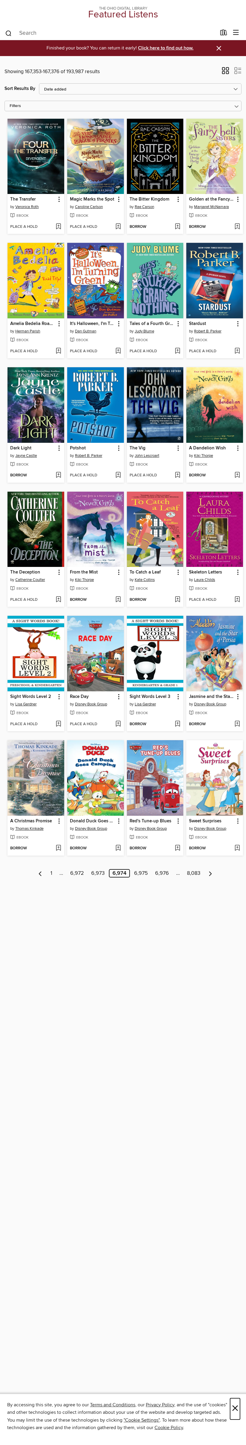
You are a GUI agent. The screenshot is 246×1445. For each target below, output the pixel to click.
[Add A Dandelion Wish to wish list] (237, 475)
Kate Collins (145, 579)
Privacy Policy (160, 1405)
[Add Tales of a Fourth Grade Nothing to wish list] (177, 351)
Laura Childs (204, 579)
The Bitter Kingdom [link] (149, 199)
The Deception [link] (25, 572)
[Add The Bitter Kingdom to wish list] (177, 227)
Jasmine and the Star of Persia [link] (212, 696)
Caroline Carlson (89, 206)
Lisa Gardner (26, 704)
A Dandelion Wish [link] (207, 448)
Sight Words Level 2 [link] (30, 696)
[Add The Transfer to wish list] (58, 227)
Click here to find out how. (166, 48)
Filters (15, 106)
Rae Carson (144, 206)
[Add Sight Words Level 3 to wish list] (177, 724)
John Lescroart (147, 455)
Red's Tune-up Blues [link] (150, 821)
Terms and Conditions (112, 1405)
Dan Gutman (85, 331)
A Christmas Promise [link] (31, 821)
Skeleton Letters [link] (205, 572)
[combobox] (110, 33)
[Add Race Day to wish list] (118, 724)
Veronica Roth (27, 206)
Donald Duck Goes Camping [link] (93, 821)
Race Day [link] (79, 696)
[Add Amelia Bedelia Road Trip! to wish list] (58, 351)
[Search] (8, 33)
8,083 (193, 873)
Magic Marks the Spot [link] (92, 199)
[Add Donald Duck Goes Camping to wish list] (118, 848)
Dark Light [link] (21, 448)
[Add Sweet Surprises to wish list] (237, 848)
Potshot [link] (78, 448)
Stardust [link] (197, 323)
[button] (225, 73)
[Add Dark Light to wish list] (58, 475)
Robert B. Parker (207, 331)
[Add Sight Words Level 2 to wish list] (58, 724)
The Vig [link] (138, 448)
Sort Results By (19, 88)
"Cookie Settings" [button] (142, 1420)
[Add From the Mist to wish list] (118, 600)
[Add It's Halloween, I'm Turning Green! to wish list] (118, 351)
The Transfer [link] (23, 199)
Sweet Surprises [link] (205, 821)
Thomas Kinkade (29, 828)
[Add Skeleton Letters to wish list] (237, 600)
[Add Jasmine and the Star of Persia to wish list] (237, 724)
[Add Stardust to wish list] (237, 351)
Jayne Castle (26, 455)
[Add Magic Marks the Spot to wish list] (118, 227)
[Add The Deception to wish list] (58, 600)
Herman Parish (27, 331)
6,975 (141, 873)
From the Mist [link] (84, 572)
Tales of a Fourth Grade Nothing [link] (152, 323)
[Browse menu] (236, 33)
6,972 (77, 873)
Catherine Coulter (30, 579)
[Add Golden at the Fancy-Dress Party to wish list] (237, 227)
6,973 (98, 873)
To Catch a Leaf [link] (145, 572)
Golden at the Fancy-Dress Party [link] (212, 199)
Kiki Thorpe (203, 455)
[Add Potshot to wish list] (118, 475)
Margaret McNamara (211, 206)
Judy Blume (144, 331)
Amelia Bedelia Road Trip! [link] (33, 323)
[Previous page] (40, 873)
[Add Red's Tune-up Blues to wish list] (177, 848)
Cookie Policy (168, 1428)
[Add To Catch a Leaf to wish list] (177, 600)
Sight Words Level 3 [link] (150, 696)
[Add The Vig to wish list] (177, 475)
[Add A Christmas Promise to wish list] (58, 848)
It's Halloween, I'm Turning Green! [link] (93, 323)
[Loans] (223, 34)
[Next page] (210, 873)
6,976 (162, 873)
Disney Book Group (91, 704)
